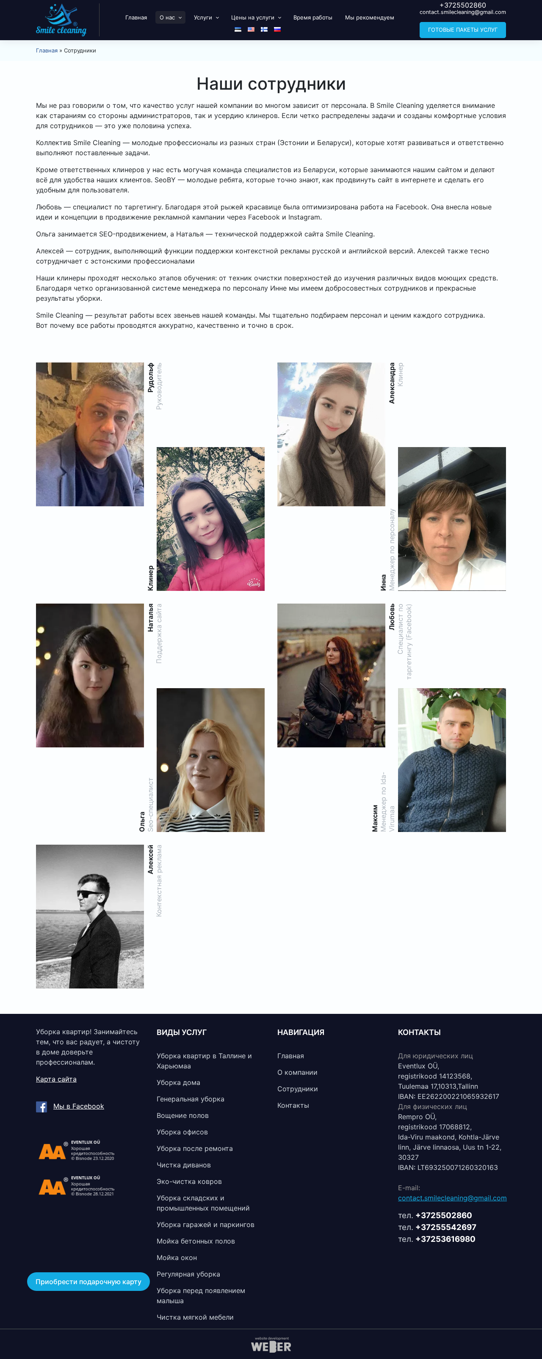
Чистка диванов (184, 1165)
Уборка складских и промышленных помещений (203, 1203)
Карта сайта (56, 1079)
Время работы (312, 17)
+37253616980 (445, 1239)
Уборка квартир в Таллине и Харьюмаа (204, 1061)
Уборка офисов (182, 1132)
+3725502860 (463, 5)
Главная (136, 17)
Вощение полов (183, 1115)
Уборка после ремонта (195, 1148)
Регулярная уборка (188, 1274)
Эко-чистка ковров (189, 1181)
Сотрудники (297, 1088)
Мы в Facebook (78, 1106)
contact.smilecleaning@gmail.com (463, 12)
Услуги (203, 17)
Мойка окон (177, 1257)
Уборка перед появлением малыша (201, 1295)
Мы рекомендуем (369, 17)
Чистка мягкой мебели (195, 1317)
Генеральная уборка (190, 1099)
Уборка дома (178, 1082)
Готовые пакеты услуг (463, 29)
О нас (167, 17)
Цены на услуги (252, 17)
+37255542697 (445, 1227)
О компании (297, 1072)
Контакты (293, 1105)
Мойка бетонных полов (196, 1241)
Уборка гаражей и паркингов (205, 1224)
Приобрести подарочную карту (88, 1281)
